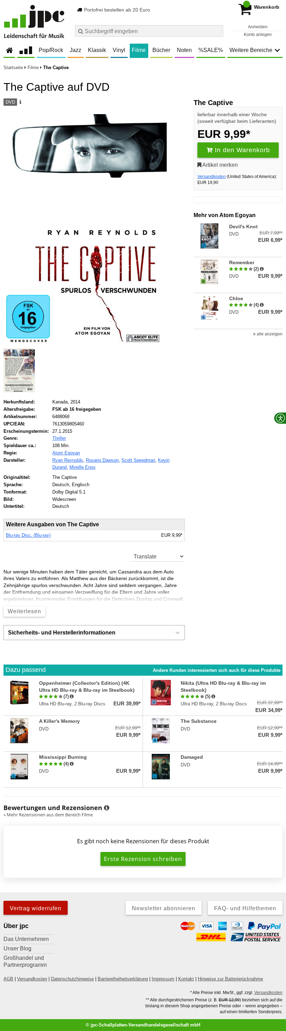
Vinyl (119, 50)
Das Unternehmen (26, 939)
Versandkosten (211, 176)
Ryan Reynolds (67, 460)
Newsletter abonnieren (163, 908)
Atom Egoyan (66, 452)
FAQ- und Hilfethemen (245, 908)
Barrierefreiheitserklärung (123, 978)
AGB (8, 978)
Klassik (97, 50)
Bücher (161, 50)
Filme (139, 50)
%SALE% (210, 50)
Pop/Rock (51, 50)
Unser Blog (17, 948)
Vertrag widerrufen (35, 908)
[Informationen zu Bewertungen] (106, 808)
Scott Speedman (138, 460)
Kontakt (186, 978)
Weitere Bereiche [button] (250, 50)
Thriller (59, 438)
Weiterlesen (24, 611)
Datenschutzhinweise (72, 978)
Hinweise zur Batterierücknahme (230, 978)
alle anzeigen (269, 334)
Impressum (163, 978)
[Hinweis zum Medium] (19, 102)
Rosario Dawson (102, 460)
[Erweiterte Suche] (217, 30)
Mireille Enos (82, 467)
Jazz (75, 50)
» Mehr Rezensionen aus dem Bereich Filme (48, 814)
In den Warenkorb (241, 150)
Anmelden (258, 26)
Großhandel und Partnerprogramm (25, 961)
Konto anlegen (258, 34)
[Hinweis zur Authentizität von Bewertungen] (262, 269)
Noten (184, 50)
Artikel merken (219, 165)
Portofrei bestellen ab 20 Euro (116, 10)
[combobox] (149, 31)
